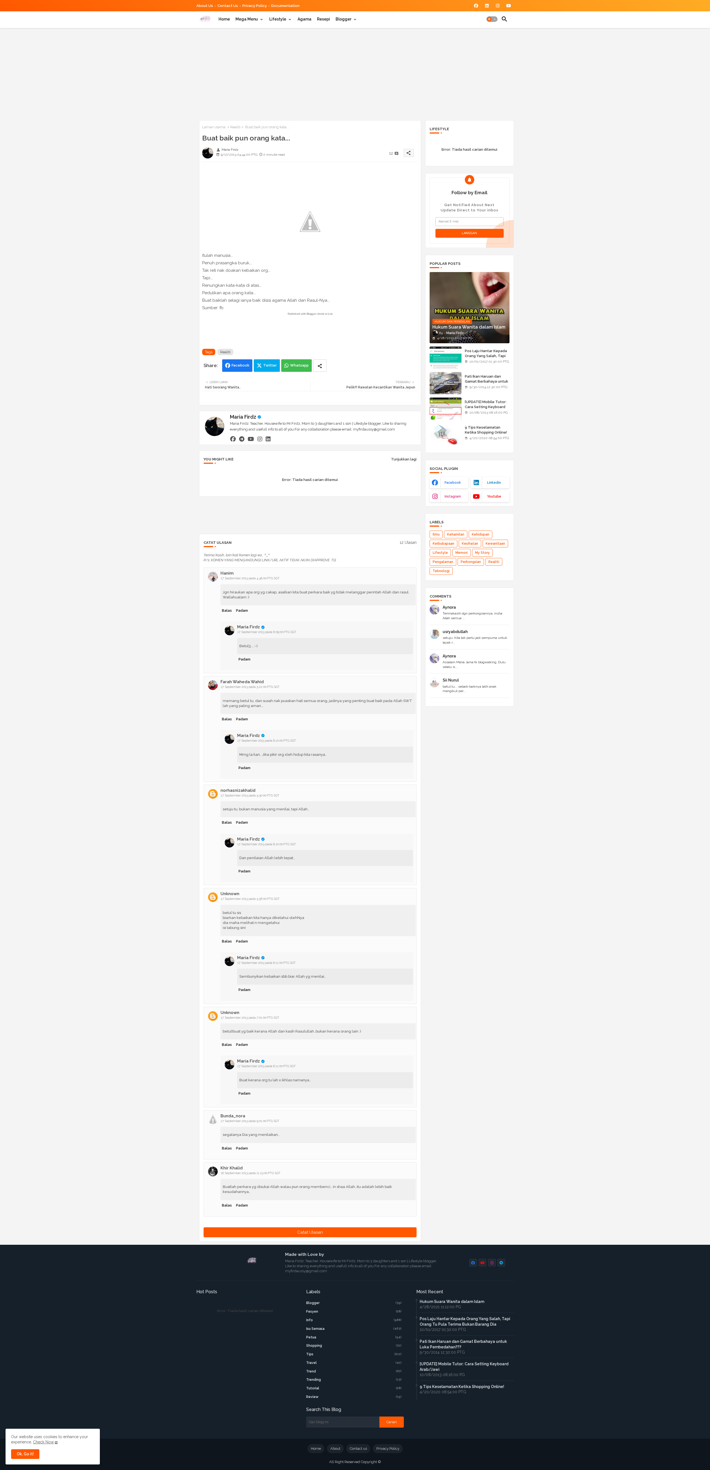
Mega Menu (246, 19)
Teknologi (441, 571)
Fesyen (354, 1311)
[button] (492, 19)
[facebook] (233, 439)
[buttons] (476, 5)
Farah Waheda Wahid (242, 681)
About (335, 1448)
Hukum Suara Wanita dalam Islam (452, 1301)
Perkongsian (471, 562)
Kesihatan (470, 544)
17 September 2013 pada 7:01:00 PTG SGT (250, 1018)
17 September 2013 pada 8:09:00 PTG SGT (266, 632)
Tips (354, 1354)
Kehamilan (455, 534)
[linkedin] (268, 439)
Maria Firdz (243, 417)
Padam (242, 610)
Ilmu (436, 534)
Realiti (235, 127)
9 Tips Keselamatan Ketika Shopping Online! (486, 429)
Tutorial (354, 1388)
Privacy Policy (254, 6)
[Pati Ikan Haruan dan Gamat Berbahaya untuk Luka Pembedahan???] (446, 383)
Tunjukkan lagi (404, 459)
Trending (354, 1380)
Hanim (227, 573)
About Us (204, 6)
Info (354, 1320)
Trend (354, 1371)
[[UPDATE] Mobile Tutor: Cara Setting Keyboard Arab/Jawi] (446, 409)
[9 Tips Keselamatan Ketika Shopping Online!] (446, 434)
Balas (227, 610)
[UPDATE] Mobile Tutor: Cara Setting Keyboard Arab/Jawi (485, 407)
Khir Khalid (231, 1168)
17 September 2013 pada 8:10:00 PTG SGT (266, 740)
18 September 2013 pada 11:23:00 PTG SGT (250, 1173)
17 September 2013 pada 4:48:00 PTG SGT (250, 578)
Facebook (240, 365)
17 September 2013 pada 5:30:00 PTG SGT (250, 795)
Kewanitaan (495, 544)
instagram (453, 496)
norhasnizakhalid (237, 790)
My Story (482, 553)
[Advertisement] (355, 73)
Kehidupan (480, 534)
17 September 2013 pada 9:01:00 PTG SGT (250, 1121)
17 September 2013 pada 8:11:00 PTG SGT (266, 963)
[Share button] (319, 365)
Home (224, 19)
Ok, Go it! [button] (25, 1454)
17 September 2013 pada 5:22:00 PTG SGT (250, 687)
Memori (461, 553)
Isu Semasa (354, 1329)
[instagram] (259, 439)
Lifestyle (277, 19)
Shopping (354, 1346)
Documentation (285, 6)
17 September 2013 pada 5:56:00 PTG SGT (250, 899)
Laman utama (213, 127)
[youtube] (251, 439)
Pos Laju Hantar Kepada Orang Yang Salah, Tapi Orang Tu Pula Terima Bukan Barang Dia (486, 358)
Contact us (227, 6)
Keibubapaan (443, 544)
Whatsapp (299, 365)
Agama (304, 19)
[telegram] (241, 439)
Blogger (343, 19)
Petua (354, 1337)
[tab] (224, 19)
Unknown (229, 893)
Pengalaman (443, 562)
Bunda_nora (232, 1115)
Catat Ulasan (310, 1232)
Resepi (323, 19)
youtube (494, 496)
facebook (453, 483)
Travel (354, 1363)
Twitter (270, 365)
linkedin (494, 483)
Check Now (43, 1442)
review (354, 1397)
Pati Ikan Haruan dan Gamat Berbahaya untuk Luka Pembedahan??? (486, 381)
